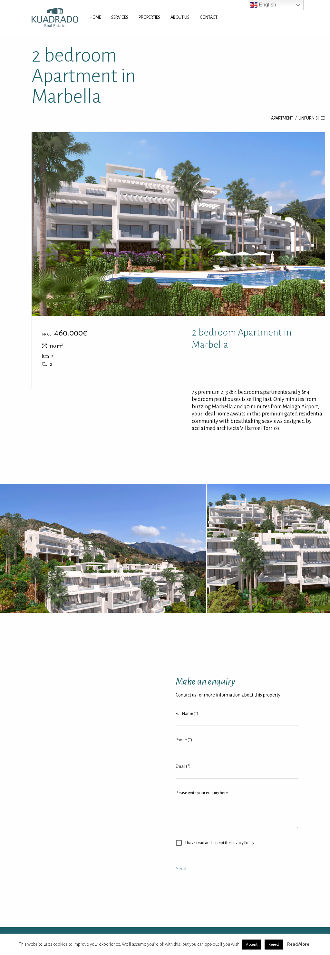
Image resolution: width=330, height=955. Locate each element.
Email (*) (183, 766)
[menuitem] (95, 17)
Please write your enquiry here (202, 793)
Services (119, 17)
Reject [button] (273, 944)
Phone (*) (184, 740)
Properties (149, 17)
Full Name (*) (187, 713)
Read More (298, 944)
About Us (179, 17)
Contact (209, 17)
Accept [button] (251, 944)
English (266, 4)
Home (95, 17)
